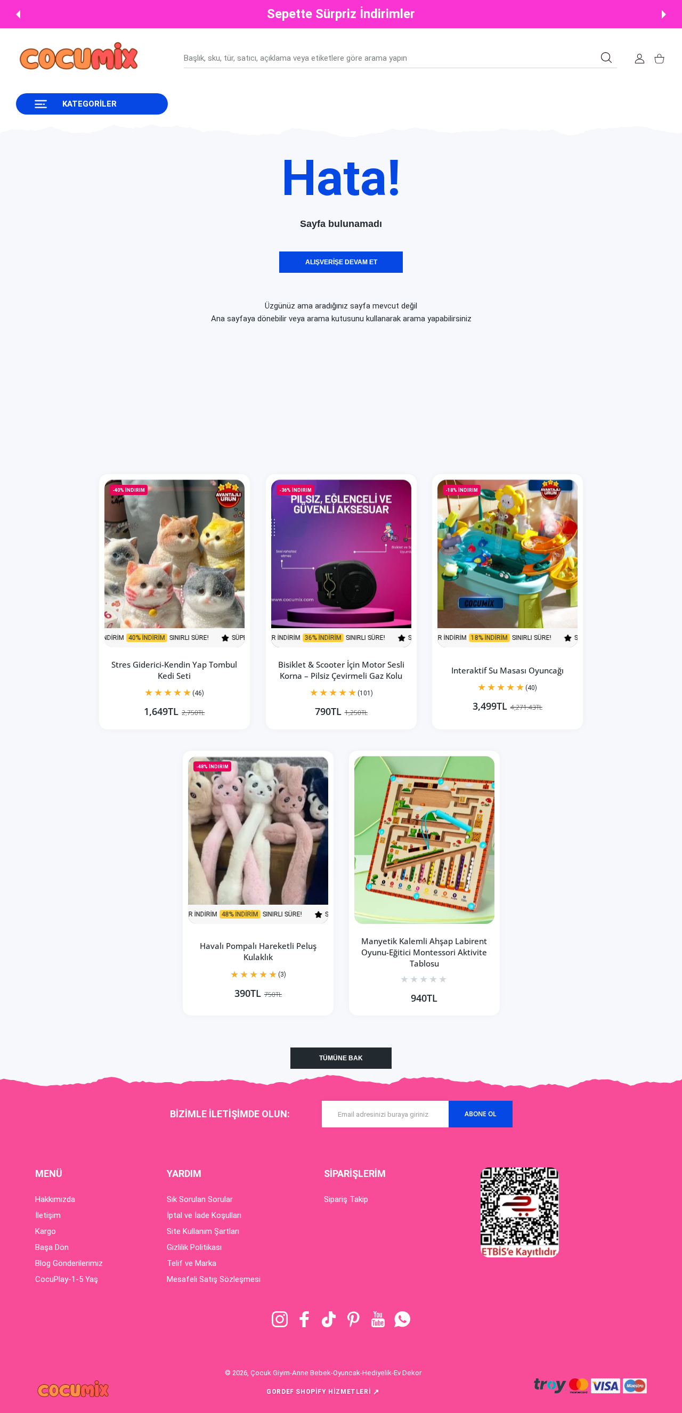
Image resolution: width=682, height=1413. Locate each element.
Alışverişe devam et (341, 262)
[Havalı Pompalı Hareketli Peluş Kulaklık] (258, 840)
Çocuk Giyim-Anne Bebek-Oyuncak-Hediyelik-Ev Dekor (335, 1373)
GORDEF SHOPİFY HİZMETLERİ (323, 1391)
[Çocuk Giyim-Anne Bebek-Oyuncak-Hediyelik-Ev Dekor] (80, 58)
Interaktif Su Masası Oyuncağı (507, 670)
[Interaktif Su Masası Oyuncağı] (507, 563)
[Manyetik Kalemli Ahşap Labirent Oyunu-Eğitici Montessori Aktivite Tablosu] (424, 840)
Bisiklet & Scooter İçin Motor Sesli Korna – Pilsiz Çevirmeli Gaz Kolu (341, 670)
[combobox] (400, 58)
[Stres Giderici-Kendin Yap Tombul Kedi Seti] (174, 563)
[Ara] (606, 57)
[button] (18, 14)
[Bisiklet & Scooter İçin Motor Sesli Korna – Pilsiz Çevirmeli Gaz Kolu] (341, 563)
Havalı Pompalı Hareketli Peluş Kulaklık (257, 951)
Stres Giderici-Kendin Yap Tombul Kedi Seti (175, 670)
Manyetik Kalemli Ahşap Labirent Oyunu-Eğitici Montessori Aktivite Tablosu (424, 952)
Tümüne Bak (341, 1058)
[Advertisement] (319, 399)
